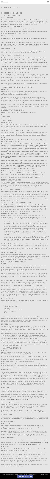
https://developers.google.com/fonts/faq (39, 442)
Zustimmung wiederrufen (25, 476)
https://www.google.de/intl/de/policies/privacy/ (11, 466)
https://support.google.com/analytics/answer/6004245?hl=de (31, 411)
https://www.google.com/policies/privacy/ (32, 444)
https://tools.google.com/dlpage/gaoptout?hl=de (18, 399)
